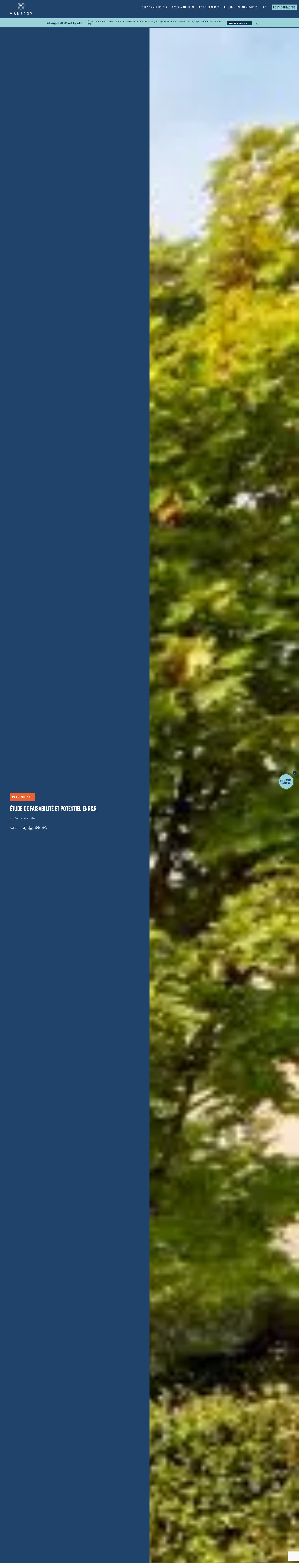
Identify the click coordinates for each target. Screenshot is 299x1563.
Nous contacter (284, 7)
